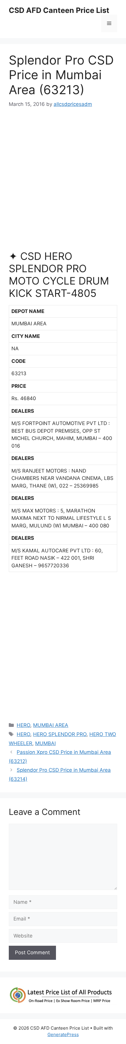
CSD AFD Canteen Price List (59, 10)
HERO (23, 725)
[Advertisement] (63, 182)
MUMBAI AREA (50, 725)
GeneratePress (63, 1034)
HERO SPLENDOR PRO (59, 734)
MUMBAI (45, 743)
